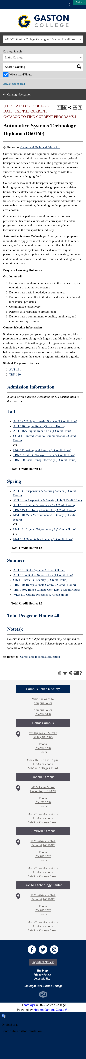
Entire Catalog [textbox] (14, 57)
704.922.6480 (43, 714)
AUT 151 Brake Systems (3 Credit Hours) (39, 570)
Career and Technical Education (40, 147)
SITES (70, 4)
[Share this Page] (70, 107)
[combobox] (43, 39)
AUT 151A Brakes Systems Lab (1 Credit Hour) (43, 575)
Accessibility (42, 978)
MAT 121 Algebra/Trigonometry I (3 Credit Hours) (44, 529)
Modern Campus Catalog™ (50, 1009)
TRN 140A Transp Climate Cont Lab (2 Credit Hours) (46, 589)
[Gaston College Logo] (43, 21)
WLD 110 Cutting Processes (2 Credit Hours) (41, 594)
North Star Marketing (43, 994)
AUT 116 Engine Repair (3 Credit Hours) (39, 426)
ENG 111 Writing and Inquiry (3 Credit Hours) (42, 450)
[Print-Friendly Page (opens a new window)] (75, 107)
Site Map (42, 970)
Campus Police (43, 703)
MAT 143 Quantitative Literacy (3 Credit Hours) (43, 539)
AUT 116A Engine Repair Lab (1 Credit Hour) (42, 431)
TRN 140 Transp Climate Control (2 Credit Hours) (44, 584)
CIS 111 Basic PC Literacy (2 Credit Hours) (40, 579)
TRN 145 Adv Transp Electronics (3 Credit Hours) (44, 510)
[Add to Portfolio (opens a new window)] (64, 107)
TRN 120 (15, 374)
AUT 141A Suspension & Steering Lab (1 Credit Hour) (47, 500)
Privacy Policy (42, 974)
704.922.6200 (43, 748)
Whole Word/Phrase (20, 74)
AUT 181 (15, 369)
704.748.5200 (43, 802)
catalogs (29, 1005)
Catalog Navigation (19, 94)
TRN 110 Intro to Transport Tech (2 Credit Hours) (44, 455)
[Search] (79, 67)
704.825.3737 (43, 856)
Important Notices (43, 962)
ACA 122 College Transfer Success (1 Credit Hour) (45, 421)
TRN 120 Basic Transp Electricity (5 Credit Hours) (44, 460)
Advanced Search (14, 83)
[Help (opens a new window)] (80, 107)
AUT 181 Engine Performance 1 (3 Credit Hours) (44, 505)
